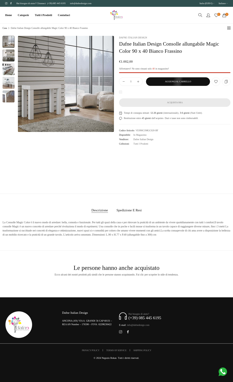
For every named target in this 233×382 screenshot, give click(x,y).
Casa (5, 28)
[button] (216, 81)
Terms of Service (116, 350)
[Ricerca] (200, 15)
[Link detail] (6, 3)
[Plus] (138, 82)
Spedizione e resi (129, 210)
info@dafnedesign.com (134, 325)
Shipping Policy (142, 350)
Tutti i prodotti (140, 144)
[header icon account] (208, 15)
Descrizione (99, 210)
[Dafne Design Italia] (116, 15)
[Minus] (124, 82)
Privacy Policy (90, 350)
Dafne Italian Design (133, 37)
